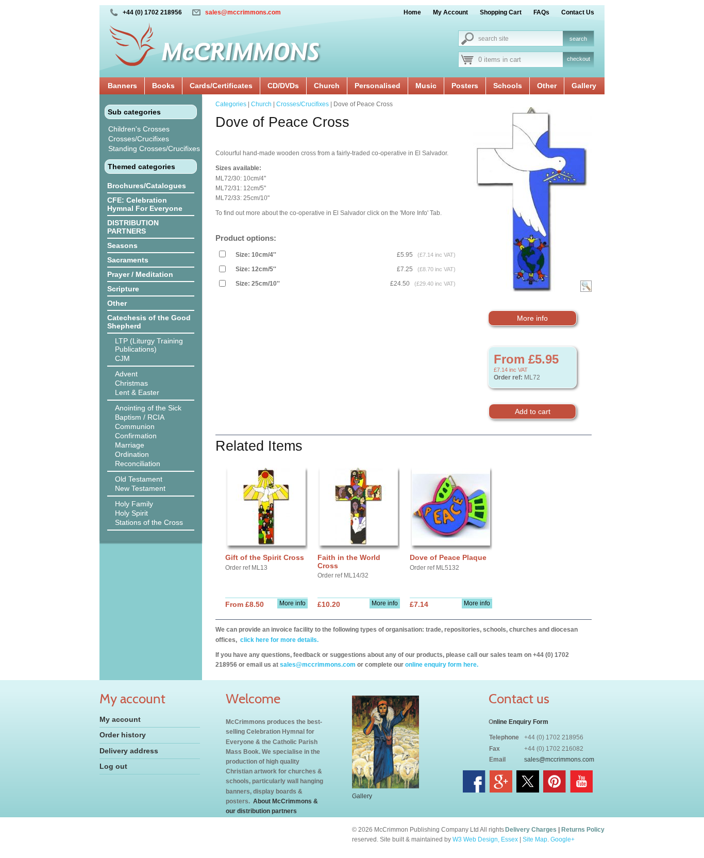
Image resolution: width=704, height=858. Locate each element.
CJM (122, 358)
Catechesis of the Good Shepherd (149, 322)
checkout (578, 59)
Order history (122, 735)
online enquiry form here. (441, 664)
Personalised (377, 85)
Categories (230, 104)
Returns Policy (583, 829)
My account (120, 719)
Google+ (562, 839)
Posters (464, 85)
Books (163, 85)
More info (532, 318)
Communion (135, 426)
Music (426, 85)
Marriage (129, 445)
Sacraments (127, 260)
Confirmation (136, 436)
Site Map (535, 839)
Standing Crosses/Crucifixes (154, 148)
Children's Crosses (139, 129)
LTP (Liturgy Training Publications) (149, 345)
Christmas (131, 383)
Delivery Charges (531, 829)
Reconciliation (137, 463)
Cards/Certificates (221, 85)
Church (327, 85)
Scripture (123, 289)
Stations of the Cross (149, 522)
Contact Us (577, 12)
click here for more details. (279, 640)
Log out (113, 766)
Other (547, 85)
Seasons (122, 245)
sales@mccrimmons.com (243, 12)
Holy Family (134, 504)
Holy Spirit (131, 513)
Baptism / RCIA (139, 417)
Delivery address (128, 751)
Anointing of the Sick (148, 408)
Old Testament (138, 479)
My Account (450, 12)
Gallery (584, 85)
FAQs (541, 12)
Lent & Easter (137, 392)
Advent (126, 374)
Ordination (132, 454)
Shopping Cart (501, 12)
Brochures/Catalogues (146, 186)
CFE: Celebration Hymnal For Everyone (144, 204)
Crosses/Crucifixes (138, 139)
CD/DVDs (283, 85)
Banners (122, 85)
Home (412, 12)
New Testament (140, 488)
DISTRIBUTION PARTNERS (133, 227)
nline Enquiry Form (520, 721)
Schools (507, 85)
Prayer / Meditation (140, 274)
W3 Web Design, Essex (485, 839)
